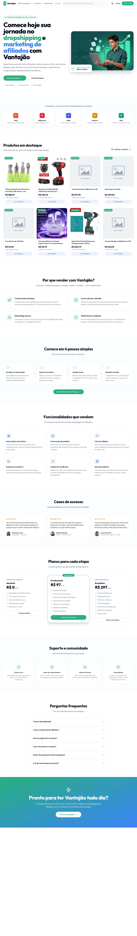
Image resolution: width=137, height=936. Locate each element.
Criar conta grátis (67, 814)
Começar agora (13, 78)
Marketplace (48, 3)
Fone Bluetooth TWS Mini (14, 241)
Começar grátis (24, 613)
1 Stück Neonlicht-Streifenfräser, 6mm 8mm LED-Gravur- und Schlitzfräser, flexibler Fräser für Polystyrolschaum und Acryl (17, 190)
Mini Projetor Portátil (112, 189)
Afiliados (38, 3)
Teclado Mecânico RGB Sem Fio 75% (85, 189)
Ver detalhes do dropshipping (67, 392)
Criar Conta (128, 3)
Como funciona (37, 78)
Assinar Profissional (68, 617)
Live (59, 3)
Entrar (118, 3)
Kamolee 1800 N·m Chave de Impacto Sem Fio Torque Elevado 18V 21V (50, 242)
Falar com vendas (112, 620)
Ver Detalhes (18, 202)
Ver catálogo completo (119, 149)
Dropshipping (25, 3)
